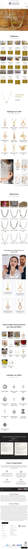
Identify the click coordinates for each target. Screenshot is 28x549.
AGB (2, 538)
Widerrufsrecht (18, 547)
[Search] (27, 6)
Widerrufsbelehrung (4, 535)
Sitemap (3, 528)
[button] (1, 3)
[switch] (25, 546)
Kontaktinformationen (11, 547)
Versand (14, 547)
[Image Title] (3, 43)
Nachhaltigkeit (3, 530)
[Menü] (26, 541)
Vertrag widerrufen (24, 547)
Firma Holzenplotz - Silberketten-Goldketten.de (9, 546)
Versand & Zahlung (4, 533)
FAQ (2, 540)
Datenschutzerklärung (20, 546)
